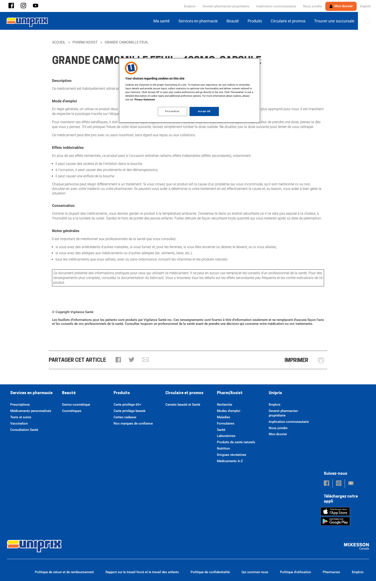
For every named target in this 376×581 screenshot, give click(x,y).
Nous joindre (312, 6)
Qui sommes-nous (255, 572)
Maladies (223, 417)
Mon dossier (343, 6)
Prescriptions (20, 405)
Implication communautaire (276, 6)
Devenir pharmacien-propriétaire (226, 6)
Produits (122, 393)
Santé (221, 430)
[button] (11, 6)
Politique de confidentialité (210, 572)
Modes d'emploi (228, 411)
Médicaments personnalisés (30, 411)
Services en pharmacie (31, 393)
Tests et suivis (20, 417)
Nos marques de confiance (133, 423)
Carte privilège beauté (129, 411)
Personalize (172, 111)
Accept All (204, 111)
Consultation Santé (24, 430)
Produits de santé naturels (236, 442)
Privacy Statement (144, 99)
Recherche (224, 405)
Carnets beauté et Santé (182, 405)
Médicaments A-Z (230, 461)
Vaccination (19, 423)
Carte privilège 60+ (127, 405)
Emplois (190, 6)
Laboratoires (226, 436)
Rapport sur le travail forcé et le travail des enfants (142, 572)
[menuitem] (162, 21)
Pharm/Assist (85, 42)
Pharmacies (331, 572)
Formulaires (225, 423)
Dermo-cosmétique (76, 405)
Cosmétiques (71, 411)
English (365, 6)
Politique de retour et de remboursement (64, 572)
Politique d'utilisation (295, 572)
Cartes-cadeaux (125, 417)
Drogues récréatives (231, 455)
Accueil (58, 42)
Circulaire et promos (184, 393)
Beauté (69, 393)
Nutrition (223, 448)
